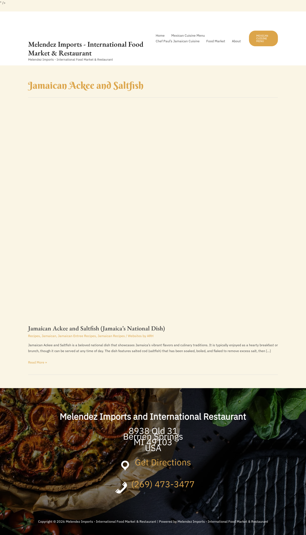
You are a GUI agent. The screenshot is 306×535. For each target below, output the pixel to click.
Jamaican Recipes (111, 336)
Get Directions (163, 462)
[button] (263, 38)
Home (160, 35)
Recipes (34, 336)
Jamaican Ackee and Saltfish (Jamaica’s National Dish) (96, 328)
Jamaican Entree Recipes (77, 336)
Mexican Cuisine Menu (188, 35)
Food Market (215, 41)
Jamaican (49, 336)
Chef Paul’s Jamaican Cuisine (178, 41)
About (236, 41)
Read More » (37, 362)
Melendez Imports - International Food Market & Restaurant (85, 48)
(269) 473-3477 (163, 484)
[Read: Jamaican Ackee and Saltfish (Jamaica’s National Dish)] (134, 212)
